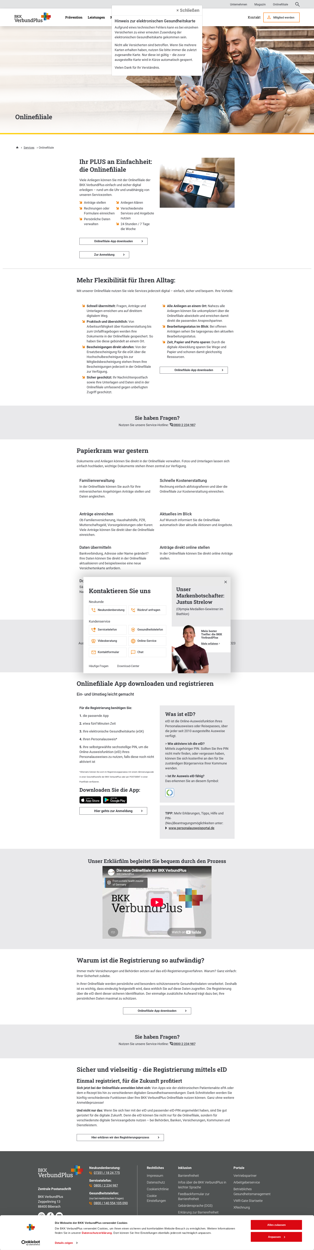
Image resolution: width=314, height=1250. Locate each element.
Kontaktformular (108, 652)
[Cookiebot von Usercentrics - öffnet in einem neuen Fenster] (31, 1243)
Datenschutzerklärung (97, 1232)
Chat (140, 652)
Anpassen (274, 1236)
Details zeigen (64, 1242)
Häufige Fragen (98, 666)
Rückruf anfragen (148, 610)
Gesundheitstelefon (150, 629)
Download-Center (128, 666)
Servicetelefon (107, 629)
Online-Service (146, 641)
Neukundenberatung (111, 610)
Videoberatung (107, 641)
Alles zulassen (276, 1224)
